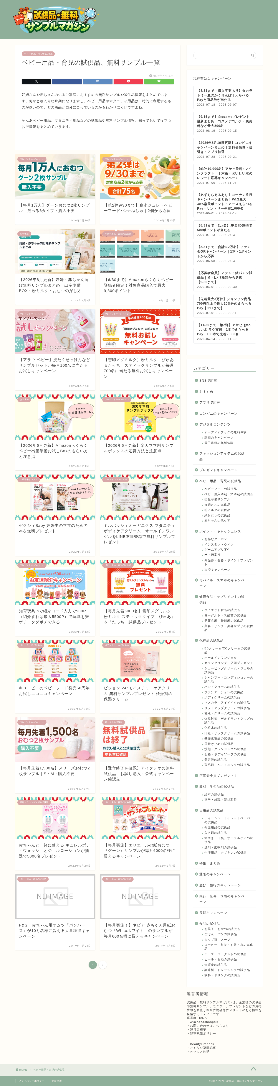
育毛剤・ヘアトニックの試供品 (227, 765)
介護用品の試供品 (217, 827)
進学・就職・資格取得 (220, 799)
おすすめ (206, 391)
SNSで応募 (208, 380)
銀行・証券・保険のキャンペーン (222, 899)
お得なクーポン (215, 539)
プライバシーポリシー (32, 1080)
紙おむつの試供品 (217, 515)
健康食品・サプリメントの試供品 (222, 599)
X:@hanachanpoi (203, 1022)
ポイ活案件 (212, 555)
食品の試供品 (209, 923)
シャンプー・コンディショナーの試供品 (228, 679)
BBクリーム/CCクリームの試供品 (227, 650)
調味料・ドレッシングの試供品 (227, 970)
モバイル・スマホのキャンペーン (222, 583)
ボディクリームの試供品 (222, 697)
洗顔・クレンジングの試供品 (225, 749)
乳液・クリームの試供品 (222, 713)
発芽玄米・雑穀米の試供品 (223, 620)
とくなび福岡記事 (203, 1048)
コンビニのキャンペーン (218, 413)
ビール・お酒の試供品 (220, 959)
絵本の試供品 (214, 794)
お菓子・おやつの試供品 (222, 929)
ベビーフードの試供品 (220, 489)
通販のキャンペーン (215, 874)
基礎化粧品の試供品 (219, 738)
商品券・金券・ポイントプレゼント (228, 562)
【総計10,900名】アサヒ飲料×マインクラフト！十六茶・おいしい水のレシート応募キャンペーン (225, 173)
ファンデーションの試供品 (223, 692)
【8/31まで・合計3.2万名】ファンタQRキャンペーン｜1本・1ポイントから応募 (224, 251)
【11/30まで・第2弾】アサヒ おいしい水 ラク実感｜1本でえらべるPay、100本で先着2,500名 (224, 329)
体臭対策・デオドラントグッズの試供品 (228, 720)
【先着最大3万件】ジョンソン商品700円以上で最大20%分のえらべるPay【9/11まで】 (224, 303)
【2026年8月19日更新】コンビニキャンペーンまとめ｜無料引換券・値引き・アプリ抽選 (225, 147)
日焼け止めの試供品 (219, 744)
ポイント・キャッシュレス (220, 531)
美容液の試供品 (215, 759)
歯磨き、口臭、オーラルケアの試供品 (228, 840)
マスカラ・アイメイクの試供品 (227, 702)
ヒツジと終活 (200, 1051)
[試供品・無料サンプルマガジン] (56, 32)
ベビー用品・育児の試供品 (38, 54)
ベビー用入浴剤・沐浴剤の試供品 (228, 494)
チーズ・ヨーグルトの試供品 (225, 954)
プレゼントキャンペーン (218, 470)
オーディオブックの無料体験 (225, 432)
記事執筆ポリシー (203, 1033)
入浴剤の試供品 (215, 833)
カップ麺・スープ (217, 939)
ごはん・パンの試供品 (220, 934)
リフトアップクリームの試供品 (227, 708)
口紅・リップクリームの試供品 (227, 733)
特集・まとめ (209, 863)
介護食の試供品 (215, 964)
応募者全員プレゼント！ (218, 775)
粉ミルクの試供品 (217, 510)
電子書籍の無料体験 (219, 443)
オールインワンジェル (220, 657)
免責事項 (56, 1080)
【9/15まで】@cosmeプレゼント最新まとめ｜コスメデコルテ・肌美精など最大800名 (225, 121)
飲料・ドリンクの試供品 (222, 975)
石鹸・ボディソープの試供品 (225, 754)
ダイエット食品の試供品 (222, 610)
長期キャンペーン (213, 913)
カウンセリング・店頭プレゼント (228, 663)
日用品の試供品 (211, 810)
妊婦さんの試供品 (217, 504)
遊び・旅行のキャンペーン (220, 885)
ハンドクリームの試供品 (222, 686)
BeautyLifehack (202, 1044)
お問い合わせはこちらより (209, 1025)
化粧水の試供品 (215, 727)
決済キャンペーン (217, 569)
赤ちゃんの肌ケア (217, 520)
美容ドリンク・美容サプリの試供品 (228, 628)
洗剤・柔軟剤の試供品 (220, 847)
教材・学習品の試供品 (216, 786)
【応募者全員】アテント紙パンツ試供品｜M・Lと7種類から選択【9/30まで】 (225, 277)
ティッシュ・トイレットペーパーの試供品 (228, 820)
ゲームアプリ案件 (217, 549)
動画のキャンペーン (219, 437)
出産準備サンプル (217, 499)
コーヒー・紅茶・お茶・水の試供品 (228, 946)
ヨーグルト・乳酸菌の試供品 (225, 615)
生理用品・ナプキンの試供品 (225, 852)
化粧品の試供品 (211, 640)
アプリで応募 (209, 402)
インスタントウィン (219, 544)
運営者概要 (198, 1029)
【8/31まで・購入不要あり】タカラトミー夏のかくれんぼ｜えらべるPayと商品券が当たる (225, 95)
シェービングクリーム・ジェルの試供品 (228, 670)
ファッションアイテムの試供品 (222, 456)
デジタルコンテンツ (215, 424)
